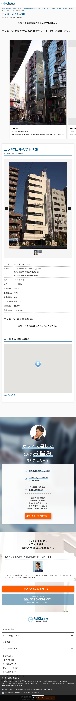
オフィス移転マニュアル (12, 636)
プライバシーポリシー (11, 668)
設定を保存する (38, 697)
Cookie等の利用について (20, 683)
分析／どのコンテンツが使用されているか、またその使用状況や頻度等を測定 (28, 689)
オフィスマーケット (10, 648)
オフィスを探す (9, 629)
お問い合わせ (8, 656)
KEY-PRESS (8, 660)
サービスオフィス (9, 664)
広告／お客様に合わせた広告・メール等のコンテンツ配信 (22, 692)
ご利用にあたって (10, 672)
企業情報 (6, 642)
